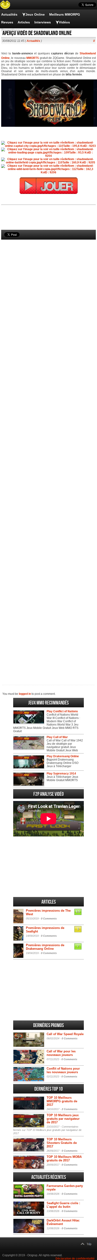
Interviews (42, 22)
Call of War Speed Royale (65, 1034)
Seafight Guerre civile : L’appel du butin (63, 1204)
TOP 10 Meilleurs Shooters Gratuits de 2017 (62, 1143)
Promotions (10, 30)
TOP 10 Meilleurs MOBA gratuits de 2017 (64, 1158)
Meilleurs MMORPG (64, 14)
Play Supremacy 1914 (61, 773)
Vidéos (64, 22)
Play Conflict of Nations (62, 711)
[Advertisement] (48, 454)
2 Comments (69, 1109)
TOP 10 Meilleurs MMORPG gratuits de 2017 (62, 1101)
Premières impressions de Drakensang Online (45, 946)
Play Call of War (57, 737)
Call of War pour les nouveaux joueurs (61, 1053)
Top (89, 1244)
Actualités (9, 14)
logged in (25, 694)
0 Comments (49, 918)
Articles (24, 22)
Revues (7, 22)
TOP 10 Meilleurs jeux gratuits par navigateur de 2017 (63, 1118)
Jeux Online (35, 14)
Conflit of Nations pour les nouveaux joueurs (63, 1070)
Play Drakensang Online (63, 756)
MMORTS (32, 58)
